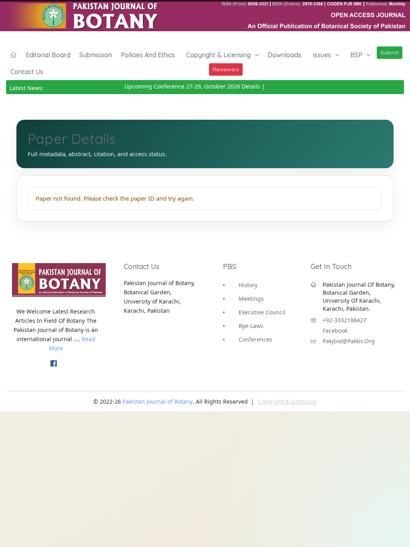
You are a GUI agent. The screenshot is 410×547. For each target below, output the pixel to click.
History (248, 285)
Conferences (255, 339)
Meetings (251, 298)
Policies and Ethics (148, 55)
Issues (322, 55)
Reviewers (226, 69)
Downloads (284, 55)
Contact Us (26, 72)
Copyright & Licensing (218, 55)
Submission (95, 55)
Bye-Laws (251, 326)
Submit (389, 52)
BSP (356, 55)
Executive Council (262, 312)
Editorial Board (48, 55)
